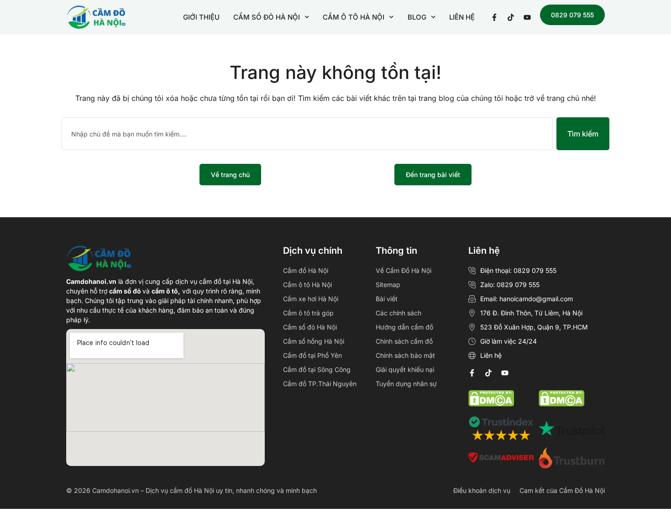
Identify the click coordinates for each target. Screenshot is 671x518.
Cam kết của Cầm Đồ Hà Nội (562, 490)
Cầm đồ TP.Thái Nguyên (319, 383)
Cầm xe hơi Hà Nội (310, 299)
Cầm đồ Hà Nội (305, 270)
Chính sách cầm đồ (404, 341)
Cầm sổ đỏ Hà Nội (310, 327)
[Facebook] (472, 373)
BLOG (417, 17)
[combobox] (307, 133)
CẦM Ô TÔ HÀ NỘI (353, 17)
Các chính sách (398, 313)
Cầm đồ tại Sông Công (317, 369)
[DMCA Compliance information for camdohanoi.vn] (491, 403)
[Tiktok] (488, 373)
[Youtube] (504, 373)
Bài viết (387, 299)
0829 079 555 (572, 15)
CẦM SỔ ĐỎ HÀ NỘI (266, 17)
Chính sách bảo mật (405, 355)
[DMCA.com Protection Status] (561, 403)
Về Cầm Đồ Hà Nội (403, 270)
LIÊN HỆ (462, 17)
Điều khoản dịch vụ (481, 490)
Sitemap (388, 284)
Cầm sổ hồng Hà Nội (313, 341)
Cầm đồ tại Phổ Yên (312, 355)
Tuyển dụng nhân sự (406, 383)
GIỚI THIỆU (201, 17)
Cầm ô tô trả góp (308, 313)
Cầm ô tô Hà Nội (307, 284)
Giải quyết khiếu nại (405, 369)
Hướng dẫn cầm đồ (404, 327)
